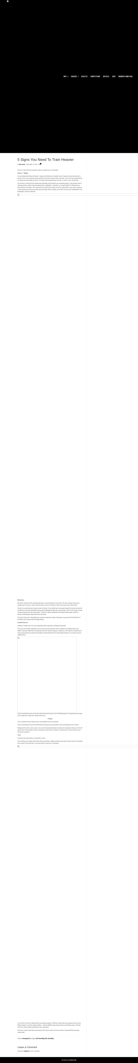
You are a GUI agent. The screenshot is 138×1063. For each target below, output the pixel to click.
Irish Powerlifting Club (41, 1038)
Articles (106, 76)
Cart (114, 76)
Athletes (84, 76)
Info (65, 76)
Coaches (74, 76)
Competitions (95, 76)
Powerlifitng (50, 1038)
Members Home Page (126, 76)
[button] (67, 76)
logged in (26, 1051)
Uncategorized (26, 1038)
